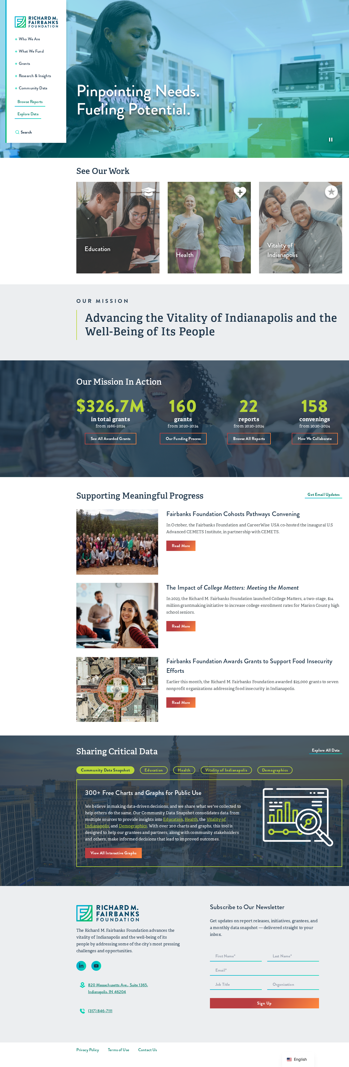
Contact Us (147, 1050)
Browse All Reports (249, 439)
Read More (181, 546)
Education (154, 770)
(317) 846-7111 (100, 1011)
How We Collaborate (315, 439)
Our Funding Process (183, 439)
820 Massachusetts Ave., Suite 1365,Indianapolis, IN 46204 (118, 988)
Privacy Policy (87, 1050)
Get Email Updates (323, 495)
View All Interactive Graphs (113, 853)
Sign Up (264, 1003)
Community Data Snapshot (105, 770)
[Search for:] (39, 132)
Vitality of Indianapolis (226, 770)
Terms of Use (118, 1050)
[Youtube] (96, 966)
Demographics (275, 770)
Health (184, 770)
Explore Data (27, 114)
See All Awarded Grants (110, 439)
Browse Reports (30, 102)
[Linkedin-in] (81, 966)
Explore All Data (325, 750)
